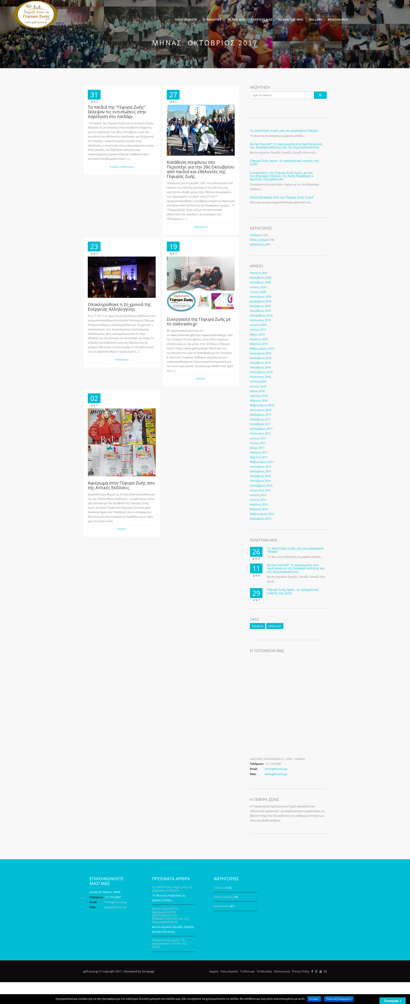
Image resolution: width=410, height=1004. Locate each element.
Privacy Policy (300, 971)
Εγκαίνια (257, 626)
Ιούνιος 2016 (258, 500)
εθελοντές (274, 626)
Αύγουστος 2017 (260, 433)
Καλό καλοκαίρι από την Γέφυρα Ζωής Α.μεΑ (281, 197)
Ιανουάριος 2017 (260, 466)
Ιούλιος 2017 (258, 438)
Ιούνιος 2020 (258, 292)
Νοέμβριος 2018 (260, 363)
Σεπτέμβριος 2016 (261, 485)
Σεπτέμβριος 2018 (261, 372)
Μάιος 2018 (257, 391)
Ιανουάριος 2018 (260, 410)
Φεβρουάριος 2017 (262, 462)
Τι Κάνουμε (247, 971)
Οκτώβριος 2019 (260, 311)
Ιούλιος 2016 (258, 495)
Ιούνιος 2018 (258, 386)
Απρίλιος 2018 (259, 396)
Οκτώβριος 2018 (260, 367)
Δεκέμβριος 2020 (260, 277)
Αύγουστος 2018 (260, 377)
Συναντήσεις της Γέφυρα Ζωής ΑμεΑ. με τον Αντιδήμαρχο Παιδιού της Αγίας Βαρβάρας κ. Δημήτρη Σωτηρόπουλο (282, 176)
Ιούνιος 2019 (258, 329)
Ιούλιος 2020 (258, 287)
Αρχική (213, 971)
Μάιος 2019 (257, 334)
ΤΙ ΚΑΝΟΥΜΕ (212, 19)
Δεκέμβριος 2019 (260, 301)
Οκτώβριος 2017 (260, 424)
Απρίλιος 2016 (259, 504)
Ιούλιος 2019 (258, 325)
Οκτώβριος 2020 (260, 282)
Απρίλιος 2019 (259, 339)
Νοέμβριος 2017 (260, 419)
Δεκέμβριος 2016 (260, 471)
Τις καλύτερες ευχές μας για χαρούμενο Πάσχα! (284, 130)
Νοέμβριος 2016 (260, 476)
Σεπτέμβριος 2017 (261, 429)
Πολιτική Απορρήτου (339, 999)
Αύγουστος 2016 (260, 490)
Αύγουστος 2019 (260, 320)
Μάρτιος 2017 (259, 457)
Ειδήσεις (114, 166)
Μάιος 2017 (257, 448)
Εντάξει (314, 999)
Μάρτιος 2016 (259, 509)
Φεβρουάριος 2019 (262, 348)
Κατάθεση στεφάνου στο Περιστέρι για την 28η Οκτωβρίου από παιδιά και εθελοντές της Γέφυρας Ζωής (200, 169)
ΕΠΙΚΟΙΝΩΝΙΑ (338, 19)
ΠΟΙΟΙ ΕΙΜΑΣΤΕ (186, 19)
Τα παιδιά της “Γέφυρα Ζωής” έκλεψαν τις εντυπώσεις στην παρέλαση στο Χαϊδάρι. (117, 111)
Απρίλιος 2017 (259, 452)
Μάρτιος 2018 (259, 400)
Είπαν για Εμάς (259, 240)
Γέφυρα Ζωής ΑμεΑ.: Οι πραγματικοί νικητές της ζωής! (284, 162)
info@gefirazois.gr (276, 769)
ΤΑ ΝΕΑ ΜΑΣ (236, 19)
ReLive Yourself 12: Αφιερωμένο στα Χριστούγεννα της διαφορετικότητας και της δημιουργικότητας (286, 145)
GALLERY (315, 19)
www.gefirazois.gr (276, 774)
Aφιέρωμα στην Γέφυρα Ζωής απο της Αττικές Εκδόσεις (121, 485)
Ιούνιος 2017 (258, 443)
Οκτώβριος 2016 (260, 481)
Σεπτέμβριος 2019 (261, 315)
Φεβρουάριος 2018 (262, 405)
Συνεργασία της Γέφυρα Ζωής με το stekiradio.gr (199, 321)
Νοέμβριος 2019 (260, 306)
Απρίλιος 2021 (259, 273)
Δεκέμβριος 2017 (260, 414)
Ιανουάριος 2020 (260, 296)
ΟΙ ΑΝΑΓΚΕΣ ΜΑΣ (290, 19)
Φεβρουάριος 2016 (262, 514)
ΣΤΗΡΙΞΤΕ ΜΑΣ (261, 19)
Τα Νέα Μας (264, 971)
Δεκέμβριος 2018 (260, 358)
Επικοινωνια (282, 971)
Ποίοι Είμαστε (229, 971)
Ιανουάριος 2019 (260, 353)
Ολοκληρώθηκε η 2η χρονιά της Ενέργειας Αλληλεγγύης (119, 306)
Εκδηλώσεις (127, 166)
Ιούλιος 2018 (258, 381)
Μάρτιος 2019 (259, 344)
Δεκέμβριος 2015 (260, 518)
